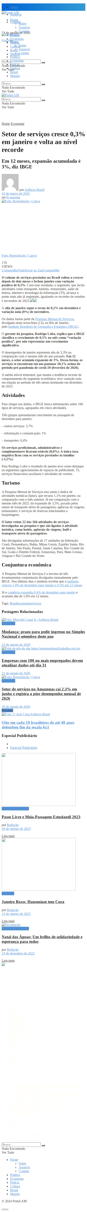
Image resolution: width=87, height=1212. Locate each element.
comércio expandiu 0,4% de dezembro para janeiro (41, 592)
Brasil (14, 50)
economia (24, 603)
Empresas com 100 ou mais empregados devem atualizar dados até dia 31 (42, 662)
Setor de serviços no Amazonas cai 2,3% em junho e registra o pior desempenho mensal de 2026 (41, 694)
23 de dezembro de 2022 (18, 953)
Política (15, 57)
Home (14, 20)
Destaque (8, 893)
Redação (13, 825)
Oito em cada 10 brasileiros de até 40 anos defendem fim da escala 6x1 (38, 724)
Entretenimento (20, 1024)
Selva (14, 1065)
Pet (12, 1054)
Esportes (16, 1031)
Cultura (15, 68)
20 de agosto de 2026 (16, 706)
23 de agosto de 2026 (16, 644)
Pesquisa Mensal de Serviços (54, 319)
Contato (24, 31)
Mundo (15, 76)
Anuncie (24, 27)
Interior (15, 1035)
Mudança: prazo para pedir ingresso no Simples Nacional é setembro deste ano (43, 634)
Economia (17, 39)
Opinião (15, 1050)
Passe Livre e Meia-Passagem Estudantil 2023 (41, 817)
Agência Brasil (34, 189)
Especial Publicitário (23, 747)
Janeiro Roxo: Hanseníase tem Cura (33, 901)
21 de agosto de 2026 (16, 673)
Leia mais (8, 836)
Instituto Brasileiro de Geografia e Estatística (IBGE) (43, 326)
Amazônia (17, 1005)
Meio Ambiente (20, 1039)
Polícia (14, 64)
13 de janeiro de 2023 (16, 914)
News (14, 1046)
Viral (13, 1069)
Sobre (14, 7)
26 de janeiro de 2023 (16, 828)
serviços (35, 603)
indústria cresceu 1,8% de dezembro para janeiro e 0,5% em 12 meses (42, 583)
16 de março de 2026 (16, 193)
